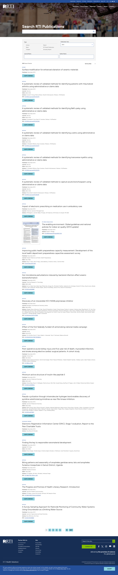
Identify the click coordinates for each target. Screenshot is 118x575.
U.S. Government (22, 542)
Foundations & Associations (24, 546)
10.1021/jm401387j (29, 412)
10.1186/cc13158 (29, 363)
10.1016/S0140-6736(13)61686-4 (33, 337)
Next (71, 530)
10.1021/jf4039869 (29, 518)
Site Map (37, 546)
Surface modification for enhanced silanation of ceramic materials (50, 69)
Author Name (63, 53)
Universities (20, 550)
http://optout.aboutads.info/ (30, 570)
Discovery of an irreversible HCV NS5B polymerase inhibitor (47, 301)
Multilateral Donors (22, 548)
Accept (111, 568)
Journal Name (27, 53)
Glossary (37, 548)
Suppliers (20, 552)
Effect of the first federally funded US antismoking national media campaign (54, 327)
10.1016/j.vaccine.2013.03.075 (32, 96)
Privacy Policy (38, 542)
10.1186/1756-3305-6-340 (31, 475)
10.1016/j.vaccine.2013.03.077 (32, 145)
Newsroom (79, 1)
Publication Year (65, 41)
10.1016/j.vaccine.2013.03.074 (32, 170)
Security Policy (38, 544)
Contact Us (37, 554)
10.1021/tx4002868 (29, 289)
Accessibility (38, 552)
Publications (89, 1)
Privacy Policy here (61, 568)
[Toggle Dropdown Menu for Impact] (102, 6)
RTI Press (84, 1)
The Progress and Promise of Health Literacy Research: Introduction (51, 487)
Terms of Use (38, 550)
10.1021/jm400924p (30, 385)
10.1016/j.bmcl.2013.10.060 (31, 315)
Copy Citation (28, 75)
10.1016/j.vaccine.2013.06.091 (32, 194)
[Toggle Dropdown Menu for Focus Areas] (88, 6)
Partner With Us (97, 1)
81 (66, 530)
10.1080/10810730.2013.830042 (33, 495)
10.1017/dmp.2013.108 (30, 263)
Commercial (20, 544)
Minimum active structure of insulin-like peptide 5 (43, 374)
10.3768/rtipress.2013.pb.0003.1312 (53, 233)
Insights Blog (72, 1)
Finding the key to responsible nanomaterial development (46, 442)
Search (102, 1)
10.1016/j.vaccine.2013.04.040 (32, 121)
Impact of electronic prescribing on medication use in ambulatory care (52, 206)
